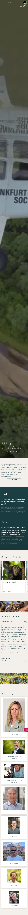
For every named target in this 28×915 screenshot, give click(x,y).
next (26, 577)
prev (2, 577)
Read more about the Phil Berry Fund (10, 652)
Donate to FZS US (14, 480)
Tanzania (8, 591)
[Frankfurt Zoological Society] (23, 4)
